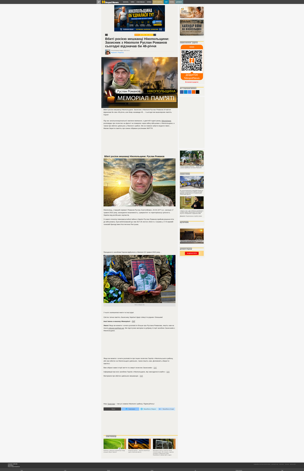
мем (147, 34)
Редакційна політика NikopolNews (262, 464)
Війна (143, 34)
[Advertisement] (140, 143)
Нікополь (125, 2)
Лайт (166, 2)
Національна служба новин (194, 216)
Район (132, 2)
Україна (149, 2)
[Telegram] (185, 92)
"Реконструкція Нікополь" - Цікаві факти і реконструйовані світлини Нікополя (191, 167)
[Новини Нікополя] (110, 3)
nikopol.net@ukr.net (116, 328)
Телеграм (111, 404)
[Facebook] (182, 92)
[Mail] (197, 92)
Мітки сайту (293, 464)
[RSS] (193, 92)
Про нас (287, 464)
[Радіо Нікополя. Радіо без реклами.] (192, 12)
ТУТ (133, 321)
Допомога (179, 2)
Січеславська (141, 2)
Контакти (281, 464)
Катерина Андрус (118, 50)
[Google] (189, 92)
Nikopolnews (166, 121)
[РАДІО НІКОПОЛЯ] (192, 27)
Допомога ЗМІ (274, 464)
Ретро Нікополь (158, 2)
